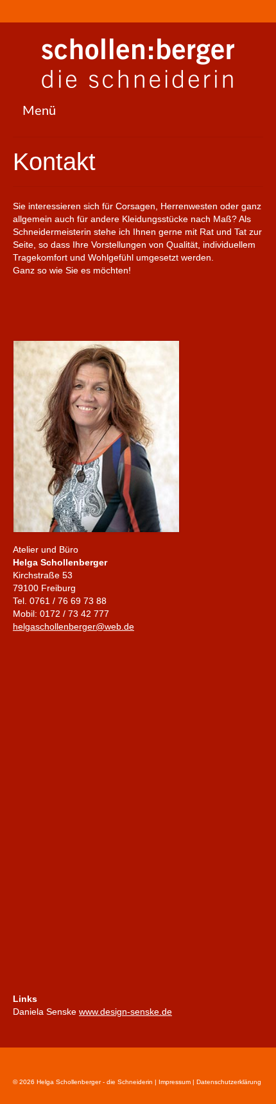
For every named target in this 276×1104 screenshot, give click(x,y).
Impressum (174, 1081)
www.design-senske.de (125, 1011)
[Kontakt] (40, 11)
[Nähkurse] (22, 11)
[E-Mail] (59, 11)
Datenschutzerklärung (228, 1081)
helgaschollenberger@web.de (73, 626)
